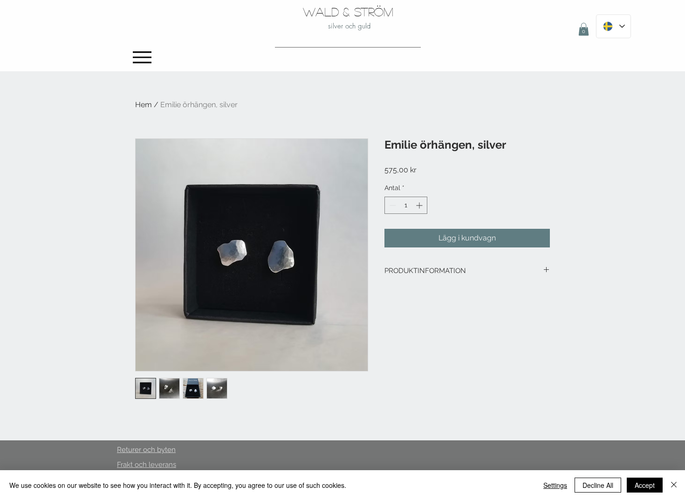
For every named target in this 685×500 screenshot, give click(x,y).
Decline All (597, 485)
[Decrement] (391, 205)
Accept (645, 485)
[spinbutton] (405, 205)
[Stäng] (673, 485)
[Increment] (420, 205)
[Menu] (142, 57)
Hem (143, 104)
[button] (583, 29)
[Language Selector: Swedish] (613, 26)
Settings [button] (555, 485)
